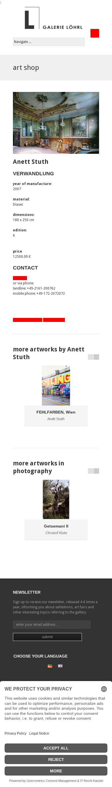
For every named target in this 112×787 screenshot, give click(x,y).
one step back (54, 320)
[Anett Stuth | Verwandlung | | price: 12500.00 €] (56, 123)
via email (20, 278)
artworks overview (27, 320)
